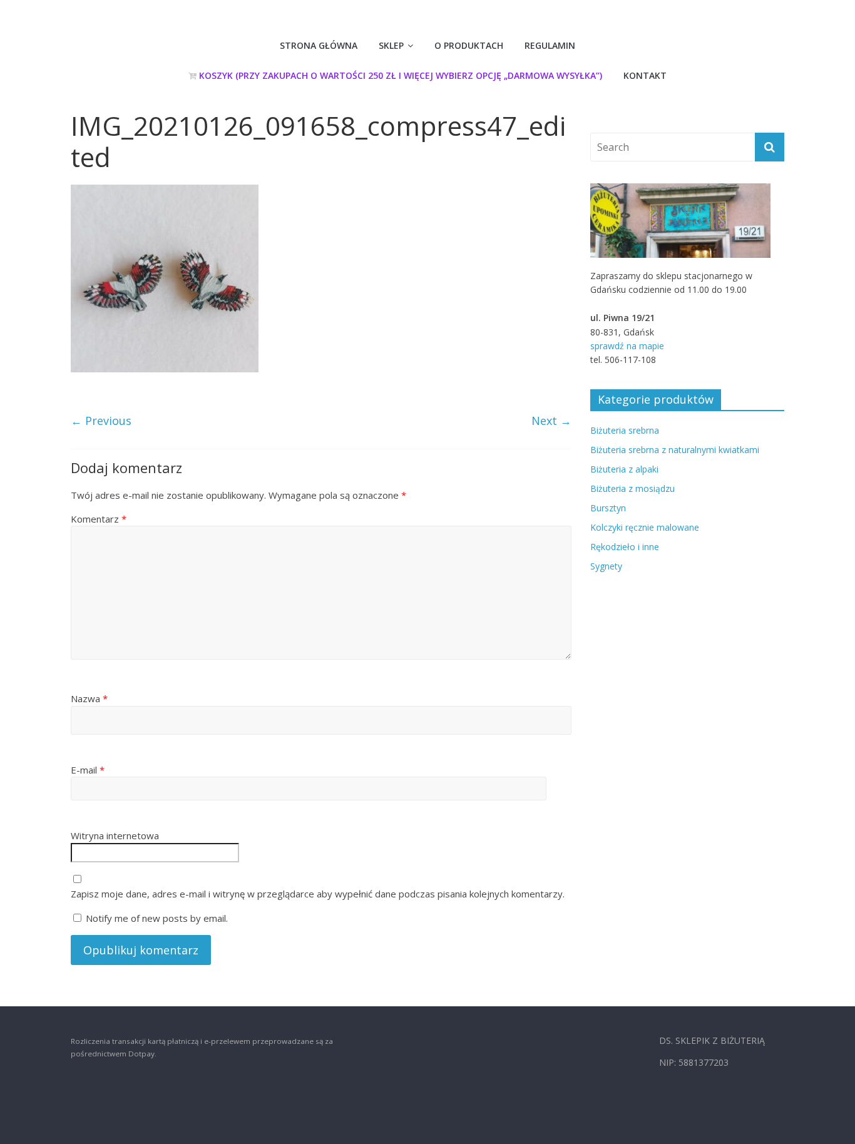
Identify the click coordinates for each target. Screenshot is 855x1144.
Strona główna (318, 45)
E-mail (88, 770)
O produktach (468, 45)
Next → (551, 420)
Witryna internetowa (115, 835)
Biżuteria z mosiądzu (632, 488)
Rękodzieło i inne (624, 547)
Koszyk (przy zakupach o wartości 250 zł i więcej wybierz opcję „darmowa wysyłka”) (399, 75)
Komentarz (98, 519)
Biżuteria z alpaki (624, 469)
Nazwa (89, 698)
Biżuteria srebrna (624, 430)
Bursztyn (608, 508)
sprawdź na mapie (627, 346)
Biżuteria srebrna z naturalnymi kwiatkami (674, 450)
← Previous (101, 420)
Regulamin (550, 45)
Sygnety (606, 566)
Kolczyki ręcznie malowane (644, 527)
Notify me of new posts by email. (157, 918)
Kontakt (645, 75)
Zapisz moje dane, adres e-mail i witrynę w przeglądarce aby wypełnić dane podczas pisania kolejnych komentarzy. (318, 893)
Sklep (391, 45)
